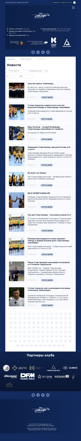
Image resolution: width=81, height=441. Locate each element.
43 (11, 327)
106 (49, 345)
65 (47, 332)
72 (16, 336)
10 (52, 313)
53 (56, 327)
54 (61, 327)
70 (70, 332)
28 (70, 318)
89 (29, 341)
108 (58, 345)
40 (61, 323)
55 (65, 327)
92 (43, 341)
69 (65, 332)
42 (70, 323)
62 (34, 332)
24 (52, 318)
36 (43, 323)
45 (20, 327)
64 (43, 332)
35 (38, 323)
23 (47, 318)
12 (61, 313)
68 (61, 332)
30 (16, 323)
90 (34, 341)
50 (43, 327)
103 (36, 345)
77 (38, 336)
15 (11, 318)
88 (25, 341)
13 (65, 313)
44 (16, 327)
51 (47, 327)
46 (25, 327)
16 (15, 318)
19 (29, 318)
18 (24, 318)
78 (43, 336)
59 (20, 332)
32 (25, 323)
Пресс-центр (26, 59)
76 (34, 336)
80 (52, 336)
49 (38, 327)
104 (40, 345)
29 (11, 323)
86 (16, 341)
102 (31, 345)
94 (52, 341)
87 (20, 341)
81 (56, 336)
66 (52, 332)
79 (47, 336)
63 (38, 332)
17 (20, 318)
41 (65, 323)
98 (70, 341)
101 (27, 345)
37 (47, 323)
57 (11, 332)
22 (43, 318)
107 (54, 345)
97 (65, 341)
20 (34, 318)
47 (29, 327)
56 (70, 327)
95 (56, 341)
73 (20, 336)
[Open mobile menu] (73, 8)
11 (56, 313)
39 (56, 323)
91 (38, 341)
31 (20, 323)
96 (61, 341)
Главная (11, 59)
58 (16, 332)
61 (29, 332)
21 (38, 318)
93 (47, 341)
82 (61, 336)
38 (52, 323)
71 (11, 336)
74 (25, 336)
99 (18, 345)
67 (56, 332)
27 (65, 318)
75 (29, 336)
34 (34, 323)
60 (25, 332)
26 (61, 318)
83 (65, 336)
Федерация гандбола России (62, 2)
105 (45, 345)
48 (34, 327)
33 (29, 323)
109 (63, 345)
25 (56, 318)
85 (11, 341)
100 (22, 345)
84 (70, 336)
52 (52, 327)
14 (70, 313)
